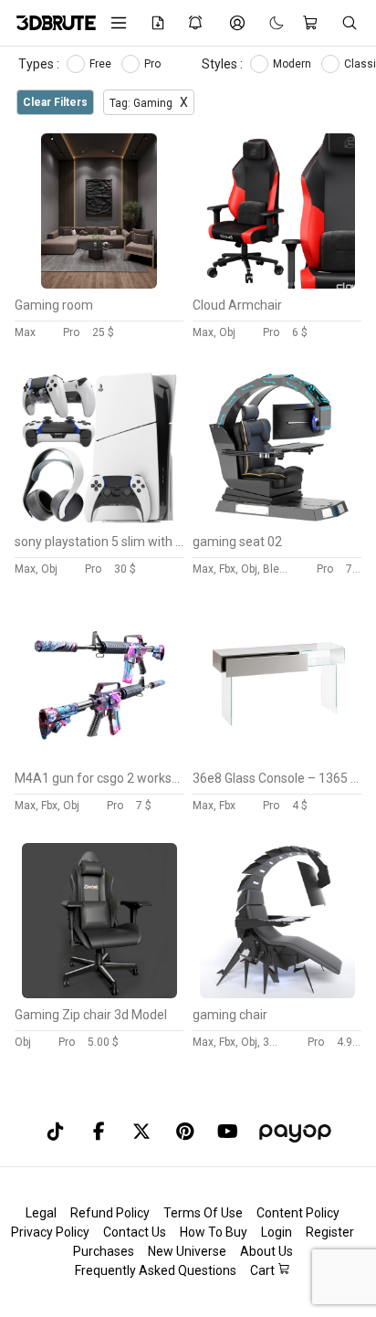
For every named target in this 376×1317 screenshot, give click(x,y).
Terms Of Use (203, 1213)
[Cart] (312, 23)
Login (276, 1232)
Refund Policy (110, 1213)
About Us (266, 1251)
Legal (41, 1213)
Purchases (103, 1251)
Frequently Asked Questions (155, 1270)
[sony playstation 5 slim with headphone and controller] (99, 520)
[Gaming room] (99, 284)
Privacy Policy (50, 1232)
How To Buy (213, 1232)
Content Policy (297, 1213)
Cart (263, 1270)
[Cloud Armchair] (277, 284)
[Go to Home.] (49, 23)
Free (101, 64)
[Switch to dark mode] (267, 23)
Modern (293, 64)
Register (330, 1232)
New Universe (187, 1251)
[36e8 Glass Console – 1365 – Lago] (277, 757)
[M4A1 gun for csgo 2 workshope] (99, 757)
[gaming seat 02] (277, 520)
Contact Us (134, 1232)
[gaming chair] (277, 993)
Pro (153, 64)
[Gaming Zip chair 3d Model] (99, 993)
